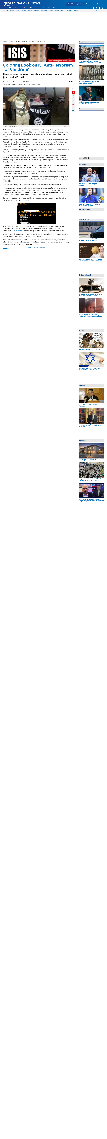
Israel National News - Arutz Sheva (17, 4)
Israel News (24, 8)
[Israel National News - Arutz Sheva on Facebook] (93, 8)
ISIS (25, 84)
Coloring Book (36, 84)
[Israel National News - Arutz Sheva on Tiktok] (102, 8)
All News (11, 8)
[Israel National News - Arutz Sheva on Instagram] (96, 8)
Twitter (20, 84)
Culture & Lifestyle (26, 10)
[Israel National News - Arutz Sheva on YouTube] (99, 8)
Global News (33, 8)
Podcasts (36, 10)
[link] (91, 62)
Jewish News (42, 8)
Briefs (17, 8)
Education (7, 84)
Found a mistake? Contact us (36, 247)
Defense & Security (53, 8)
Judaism (12, 10)
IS (29, 84)
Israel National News (8, 41)
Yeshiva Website (59, 10)
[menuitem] (5, 8)
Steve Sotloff (17, 231)
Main (5, 8)
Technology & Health (47, 10)
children (14, 84)
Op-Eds (5, 10)
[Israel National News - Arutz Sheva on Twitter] (90, 8)
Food (17, 10)
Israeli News (17, 41)
